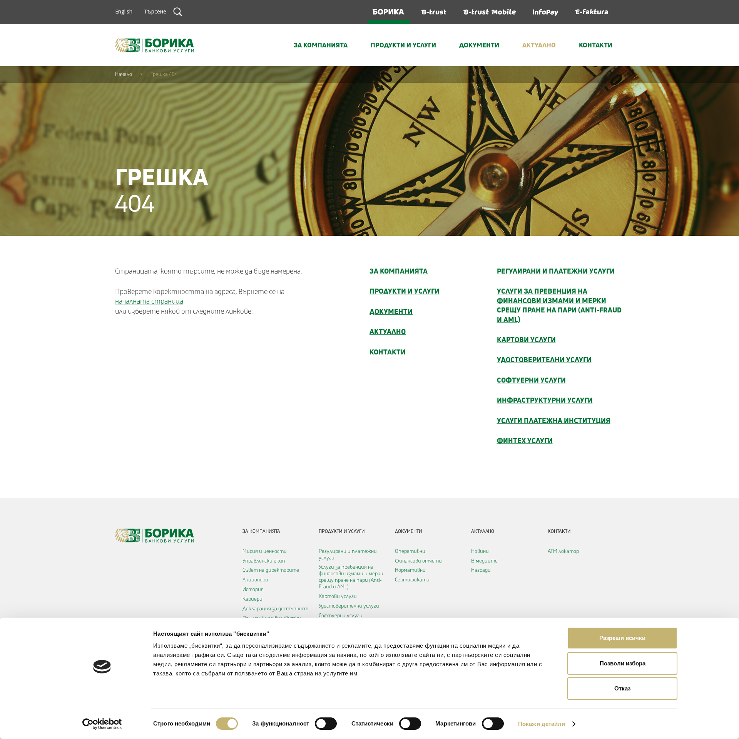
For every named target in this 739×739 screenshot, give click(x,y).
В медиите (484, 561)
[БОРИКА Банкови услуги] (154, 45)
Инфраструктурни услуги (545, 400)
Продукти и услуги (403, 44)
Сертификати (412, 580)
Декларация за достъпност (275, 609)
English (123, 11)
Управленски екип (263, 561)
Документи (479, 44)
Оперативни (410, 551)
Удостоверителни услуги (544, 359)
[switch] (326, 723)
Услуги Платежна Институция (553, 420)
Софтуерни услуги (531, 380)
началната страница (149, 301)
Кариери (252, 599)
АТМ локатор (563, 551)
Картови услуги (526, 339)
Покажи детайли (541, 724)
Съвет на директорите (270, 570)
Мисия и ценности (264, 551)
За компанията (321, 44)
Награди (481, 570)
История (253, 589)
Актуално (539, 44)
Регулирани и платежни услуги (556, 270)
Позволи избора (622, 663)
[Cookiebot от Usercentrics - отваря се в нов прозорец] (102, 724)
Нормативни (410, 570)
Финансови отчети (418, 561)
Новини (480, 551)
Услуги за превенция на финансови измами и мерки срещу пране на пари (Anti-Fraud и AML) (559, 305)
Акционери (255, 580)
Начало (123, 74)
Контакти (595, 44)
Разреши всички (622, 638)
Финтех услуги (525, 440)
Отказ (622, 688)
